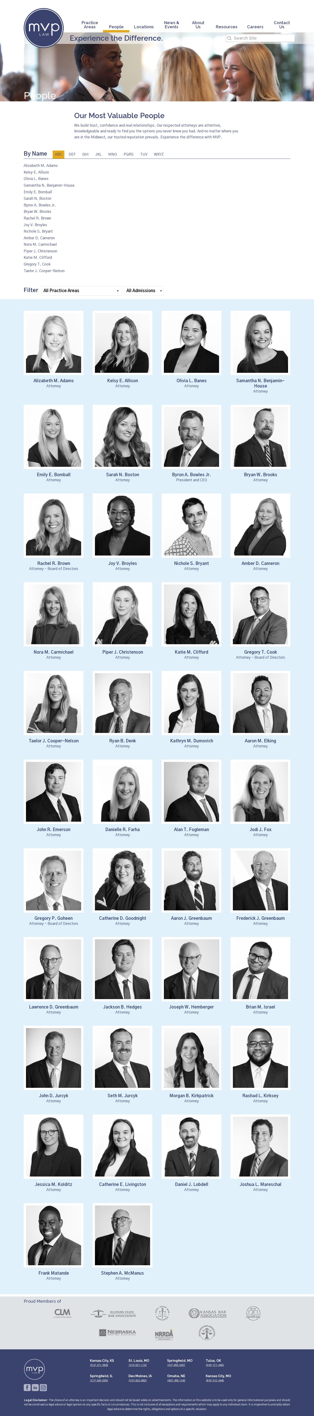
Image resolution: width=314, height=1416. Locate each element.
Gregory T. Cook (37, 264)
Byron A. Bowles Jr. (40, 205)
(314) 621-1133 (137, 1365)
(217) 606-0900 (99, 1380)
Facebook (27, 1387)
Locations (144, 27)
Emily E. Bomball (38, 192)
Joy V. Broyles (35, 225)
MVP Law (44, 28)
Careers (255, 27)
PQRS (129, 154)
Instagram (43, 1387)
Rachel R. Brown (37, 218)
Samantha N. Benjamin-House (49, 185)
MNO (112, 154)
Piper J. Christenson (40, 251)
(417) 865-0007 (176, 1365)
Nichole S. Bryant (38, 231)
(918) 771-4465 (215, 1365)
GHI (85, 154)
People (116, 27)
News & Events (171, 25)
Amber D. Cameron (39, 238)
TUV (143, 154)
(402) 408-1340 (176, 1380)
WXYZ (159, 154)
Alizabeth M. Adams (41, 166)
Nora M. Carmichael (40, 244)
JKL (98, 154)
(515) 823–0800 (137, 1380)
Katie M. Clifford (38, 257)
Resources (226, 27)
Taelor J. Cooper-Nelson (44, 271)
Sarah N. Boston (37, 198)
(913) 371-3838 (99, 1365)
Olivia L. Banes (36, 179)
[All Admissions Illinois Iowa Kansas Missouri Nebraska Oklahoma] (143, 292)
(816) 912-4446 (215, 1380)
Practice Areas (90, 25)
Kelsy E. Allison (36, 172)
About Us (198, 25)
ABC (58, 154)
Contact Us (282, 25)
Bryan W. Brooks (37, 212)
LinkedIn (35, 1387)
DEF (72, 154)
